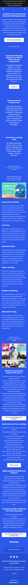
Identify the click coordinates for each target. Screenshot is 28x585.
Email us (14, 86)
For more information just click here (14, 418)
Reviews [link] (14, 573)
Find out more (14, 465)
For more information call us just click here (14, 534)
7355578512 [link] (10, 5)
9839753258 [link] (17, 5)
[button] (24, 9)
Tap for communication (14, 40)
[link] (3, 9)
